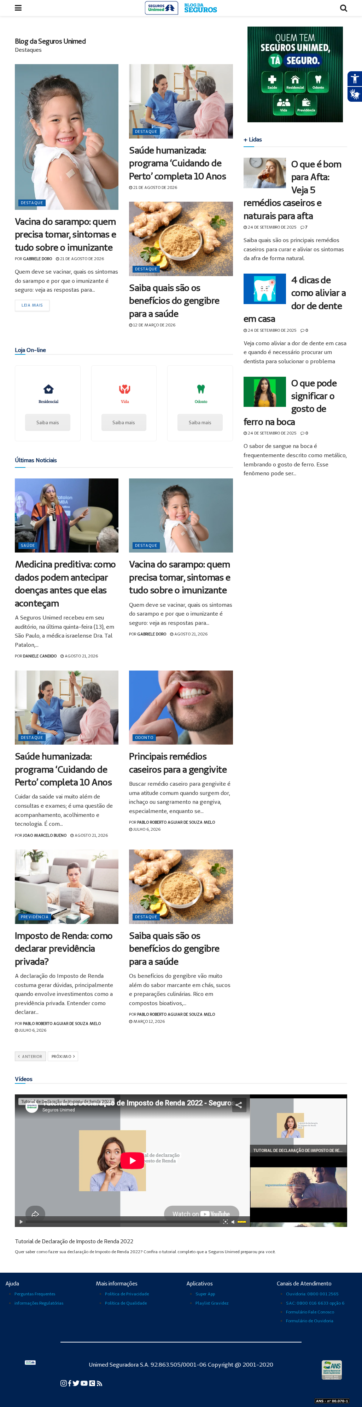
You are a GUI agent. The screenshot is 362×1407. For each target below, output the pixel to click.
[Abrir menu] (18, 8)
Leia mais (32, 305)
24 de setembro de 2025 (272, 227)
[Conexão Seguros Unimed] (93, 1382)
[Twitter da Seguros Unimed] (76, 1382)
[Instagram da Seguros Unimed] (64, 1382)
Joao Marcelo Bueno (44, 835)
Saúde (28, 545)
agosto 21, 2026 (81, 656)
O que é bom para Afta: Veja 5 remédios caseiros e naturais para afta (292, 190)
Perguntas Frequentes (34, 1293)
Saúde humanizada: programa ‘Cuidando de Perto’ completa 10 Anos (177, 163)
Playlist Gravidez (212, 1303)
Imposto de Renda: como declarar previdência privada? (64, 948)
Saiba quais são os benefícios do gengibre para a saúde (174, 300)
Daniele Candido (40, 656)
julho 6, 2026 (146, 829)
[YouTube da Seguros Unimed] (85, 1382)
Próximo (62, 1056)
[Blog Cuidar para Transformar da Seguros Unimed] (99, 1382)
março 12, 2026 (148, 1021)
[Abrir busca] (343, 8)
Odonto (144, 737)
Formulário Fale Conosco (310, 1311)
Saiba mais (47, 422)
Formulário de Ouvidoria (309, 1320)
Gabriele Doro (37, 258)
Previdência (35, 916)
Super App (205, 1293)
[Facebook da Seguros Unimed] (70, 1382)
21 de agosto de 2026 (81, 258)
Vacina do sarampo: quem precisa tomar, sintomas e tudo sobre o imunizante (65, 234)
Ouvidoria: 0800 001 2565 (312, 1293)
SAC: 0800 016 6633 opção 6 (315, 1303)
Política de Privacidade (127, 1293)
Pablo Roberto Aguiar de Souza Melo (176, 822)
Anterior (31, 1056)
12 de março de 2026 (153, 325)
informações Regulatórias (38, 1303)
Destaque (32, 202)
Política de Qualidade (126, 1303)
